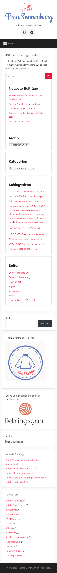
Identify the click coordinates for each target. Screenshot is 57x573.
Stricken (16, 234)
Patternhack (40, 218)
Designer (39, 197)
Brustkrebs (14, 196)
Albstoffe (20, 192)
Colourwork (27, 196)
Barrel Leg (36, 192)
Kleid (42, 206)
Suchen (9, 318)
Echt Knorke (15, 201)
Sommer (24, 228)
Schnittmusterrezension (16, 537)
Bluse (43, 191)
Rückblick (33, 223)
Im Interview (11, 519)
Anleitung (28, 192)
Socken (13, 228)
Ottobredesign (21, 218)
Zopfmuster (28, 244)
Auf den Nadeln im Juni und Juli (24, 104)
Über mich (35, 249)
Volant (40, 239)
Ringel (26, 223)
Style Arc (26, 239)
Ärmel (37, 244)
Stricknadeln (15, 239)
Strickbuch (36, 228)
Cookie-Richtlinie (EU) (19, 273)
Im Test (8, 523)
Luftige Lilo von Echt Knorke (22, 108)
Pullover (18, 222)
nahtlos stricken (38, 214)
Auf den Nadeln (13, 500)
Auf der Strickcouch (15, 505)
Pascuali (30, 218)
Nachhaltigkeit (27, 214)
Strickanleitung (12, 542)
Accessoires (13, 192)
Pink (11, 223)
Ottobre (12, 218)
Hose (37, 201)
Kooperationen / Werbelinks (22, 300)
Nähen (8, 528)
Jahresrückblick (23, 206)
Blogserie (10, 510)
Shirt (41, 223)
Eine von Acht (15, 282)
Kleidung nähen (14, 210)
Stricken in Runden (34, 234)
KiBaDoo (34, 206)
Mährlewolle (15, 214)
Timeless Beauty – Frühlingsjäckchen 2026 (26, 477)
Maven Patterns (33, 210)
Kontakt (12, 295)
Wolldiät (15, 244)
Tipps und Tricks (13, 551)
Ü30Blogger (23, 248)
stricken (9, 546)
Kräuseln (23, 210)
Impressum (14, 286)
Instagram (14, 291)
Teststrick (34, 239)
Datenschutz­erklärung (19, 277)
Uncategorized (12, 555)
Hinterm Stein (27, 201)
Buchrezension (12, 514)
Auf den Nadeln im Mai (20, 121)
